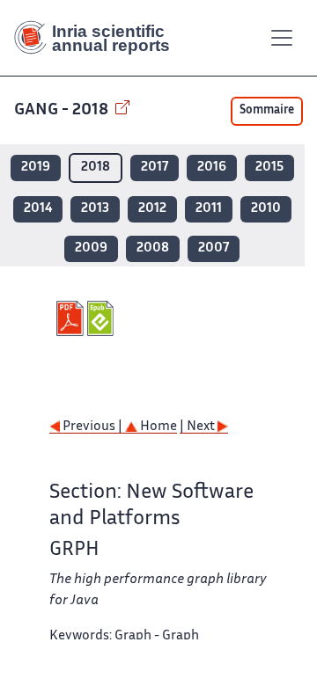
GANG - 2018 (63, 110)
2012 (152, 209)
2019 (35, 167)
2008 (152, 248)
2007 (213, 248)
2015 (269, 167)
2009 (91, 248)
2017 (154, 167)
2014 (38, 209)
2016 (211, 167)
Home (157, 427)
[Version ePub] (102, 318)
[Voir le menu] (281, 37)
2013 (95, 209)
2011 (208, 209)
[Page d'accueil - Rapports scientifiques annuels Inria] (99, 38)
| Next (198, 427)
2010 (266, 209)
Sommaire (267, 111)
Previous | (92, 427)
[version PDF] (71, 318)
